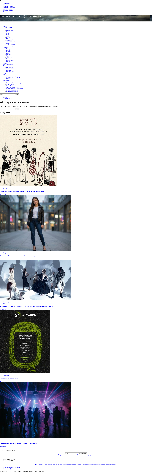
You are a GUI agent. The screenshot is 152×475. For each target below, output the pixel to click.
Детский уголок (10, 44)
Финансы (8, 54)
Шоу (4, 440)
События (5, 47)
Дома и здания (10, 84)
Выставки (9, 27)
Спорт (5, 73)
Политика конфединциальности (12, 467)
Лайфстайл (6, 66)
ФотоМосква (6, 80)
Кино (7, 34)
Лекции (8, 43)
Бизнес (8, 53)
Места (4, 74)
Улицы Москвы (10, 85)
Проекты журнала (8, 4)
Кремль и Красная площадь (13, 83)
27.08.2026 (3, 194)
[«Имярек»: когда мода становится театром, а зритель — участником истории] (35, 299)
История (5, 81)
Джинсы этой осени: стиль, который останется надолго (19, 256)
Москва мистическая (12, 90)
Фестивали (9, 29)
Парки (8, 78)
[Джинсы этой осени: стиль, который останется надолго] (35, 250)
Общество (9, 50)
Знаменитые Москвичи (12, 87)
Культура (8, 51)
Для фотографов (7, 9)
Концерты (9, 37)
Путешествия (10, 71)
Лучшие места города (12, 76)
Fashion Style (9, 30)
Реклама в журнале (8, 10)
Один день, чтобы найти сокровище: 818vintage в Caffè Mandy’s (22, 191)
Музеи (8, 33)
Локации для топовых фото (13, 77)
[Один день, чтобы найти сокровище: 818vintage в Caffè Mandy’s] (28, 185)
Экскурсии (9, 40)
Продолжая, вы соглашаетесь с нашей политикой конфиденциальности (77, 455)
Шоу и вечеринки (11, 39)
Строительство (10, 58)
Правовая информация (9, 468)
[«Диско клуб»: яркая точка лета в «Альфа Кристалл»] (35, 437)
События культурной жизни (13, 46)
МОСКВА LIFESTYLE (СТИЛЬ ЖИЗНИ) (21, 16)
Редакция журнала (8, 6)
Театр (7, 36)
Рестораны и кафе (8, 64)
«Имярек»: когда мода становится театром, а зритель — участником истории (26, 306)
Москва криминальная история (14, 88)
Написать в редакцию (9, 7)
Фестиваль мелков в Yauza (9, 379)
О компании (6, 3)
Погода (8, 61)
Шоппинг (9, 70)
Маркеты (8, 31)
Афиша (5, 26)
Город (8, 49)
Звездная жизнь (10, 68)
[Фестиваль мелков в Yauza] (25, 373)
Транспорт (9, 57)
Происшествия (10, 60)
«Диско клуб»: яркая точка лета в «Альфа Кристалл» (18, 443)
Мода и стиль (6, 63)
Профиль (5, 12)
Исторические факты (12, 91)
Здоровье (8, 56)
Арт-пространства (11, 41)
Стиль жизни (9, 67)
